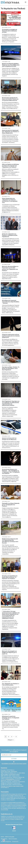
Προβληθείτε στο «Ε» (7, 814)
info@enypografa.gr (9, 778)
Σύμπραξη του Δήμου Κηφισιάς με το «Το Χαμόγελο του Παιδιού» (10, 505)
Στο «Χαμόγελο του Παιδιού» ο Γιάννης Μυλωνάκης (10, 684)
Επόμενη (10, 740)
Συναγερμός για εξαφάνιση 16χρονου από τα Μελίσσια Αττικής (9, 31)
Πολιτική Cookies (13, 838)
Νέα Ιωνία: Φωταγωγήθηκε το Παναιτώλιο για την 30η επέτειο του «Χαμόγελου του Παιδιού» (10, 268)
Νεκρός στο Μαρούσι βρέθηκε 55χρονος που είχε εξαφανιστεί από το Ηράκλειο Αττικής (10, 65)
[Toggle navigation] (25, 2)
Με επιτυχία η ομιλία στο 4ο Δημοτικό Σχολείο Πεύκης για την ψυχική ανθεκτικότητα (10, 99)
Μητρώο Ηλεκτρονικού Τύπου (14, 824)
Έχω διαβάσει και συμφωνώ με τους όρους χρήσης (14, 763)
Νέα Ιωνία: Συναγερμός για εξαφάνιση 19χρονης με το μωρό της (9, 652)
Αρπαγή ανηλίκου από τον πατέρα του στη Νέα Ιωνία (9, 438)
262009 (14, 830)
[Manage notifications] (4, 840)
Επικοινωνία (15, 841)
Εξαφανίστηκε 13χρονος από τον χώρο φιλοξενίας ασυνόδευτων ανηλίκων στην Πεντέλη (10, 541)
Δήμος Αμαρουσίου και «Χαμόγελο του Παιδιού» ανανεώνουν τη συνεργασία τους (9, 200)
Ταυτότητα (4, 768)
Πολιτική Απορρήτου (6, 841)
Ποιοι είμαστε (5, 792)
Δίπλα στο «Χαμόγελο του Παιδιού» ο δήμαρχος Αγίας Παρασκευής (9, 235)
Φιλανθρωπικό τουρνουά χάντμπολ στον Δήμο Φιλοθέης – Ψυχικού (10, 302)
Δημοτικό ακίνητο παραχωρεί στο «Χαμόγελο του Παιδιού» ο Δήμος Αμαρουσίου (10, 131)
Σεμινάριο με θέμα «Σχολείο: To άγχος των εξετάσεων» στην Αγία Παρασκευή (10, 368)
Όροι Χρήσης (4, 838)
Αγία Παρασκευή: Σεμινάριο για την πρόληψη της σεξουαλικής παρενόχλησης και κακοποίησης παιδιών (10, 403)
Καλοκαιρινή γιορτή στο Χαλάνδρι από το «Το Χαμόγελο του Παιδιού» (10, 718)
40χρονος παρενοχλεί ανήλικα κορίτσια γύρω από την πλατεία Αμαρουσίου (11, 336)
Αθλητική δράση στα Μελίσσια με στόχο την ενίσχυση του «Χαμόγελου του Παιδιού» (10, 166)
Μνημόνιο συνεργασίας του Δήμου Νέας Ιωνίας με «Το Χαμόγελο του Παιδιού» (9, 577)
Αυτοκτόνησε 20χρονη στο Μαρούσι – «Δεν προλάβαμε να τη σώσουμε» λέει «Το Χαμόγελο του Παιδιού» (11, 471)
